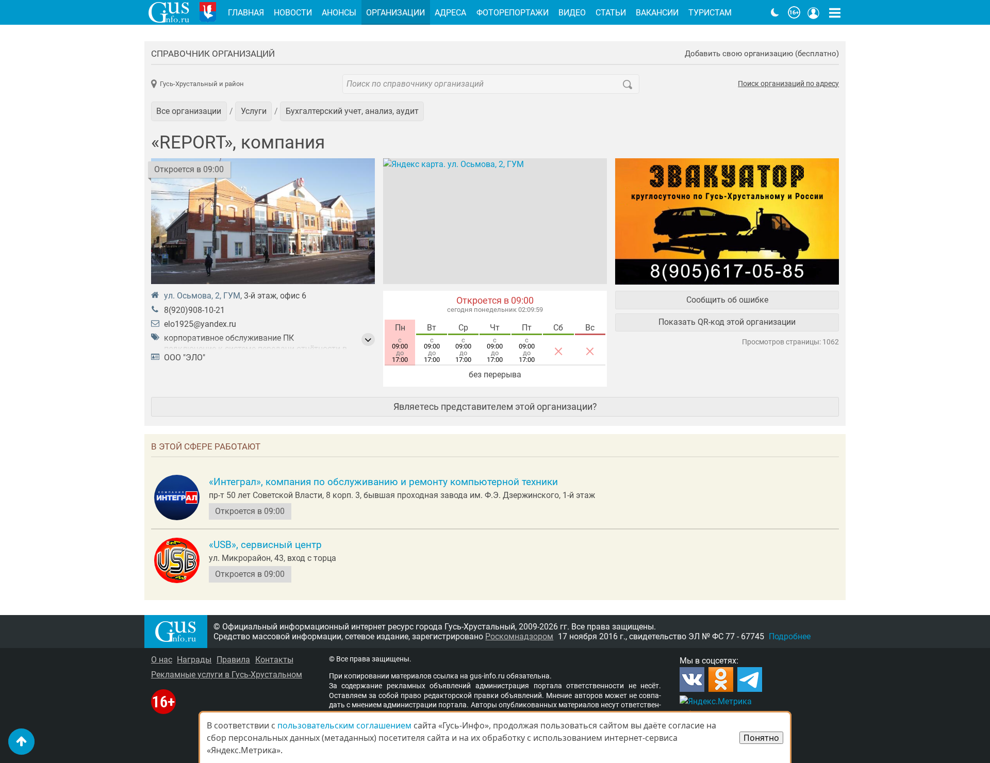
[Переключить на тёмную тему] (775, 12)
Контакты (274, 660)
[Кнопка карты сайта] (835, 12)
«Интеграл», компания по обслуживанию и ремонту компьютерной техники (383, 482)
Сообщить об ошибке (727, 300)
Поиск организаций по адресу (788, 84)
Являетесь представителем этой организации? (495, 406)
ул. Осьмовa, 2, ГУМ (202, 296)
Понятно (761, 737)
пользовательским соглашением (344, 725)
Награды (194, 660)
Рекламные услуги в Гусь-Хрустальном (226, 674)
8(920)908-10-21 (194, 310)
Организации (395, 13)
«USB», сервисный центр (265, 545)
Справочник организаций (213, 53)
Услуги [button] (254, 111)
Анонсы (339, 13)
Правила (233, 660)
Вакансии (657, 13)
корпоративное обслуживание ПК (229, 338)
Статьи (611, 13)
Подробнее (790, 636)
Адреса (450, 13)
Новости (293, 13)
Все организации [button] (188, 111)
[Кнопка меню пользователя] (813, 12)
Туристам (710, 13)
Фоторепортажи (512, 13)
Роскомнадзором (519, 636)
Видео (572, 13)
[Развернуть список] (368, 339)
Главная (246, 13)
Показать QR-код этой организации (727, 322)
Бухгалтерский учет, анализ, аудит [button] (352, 111)
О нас (161, 660)
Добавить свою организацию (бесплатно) (762, 53)
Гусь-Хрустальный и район (202, 84)
